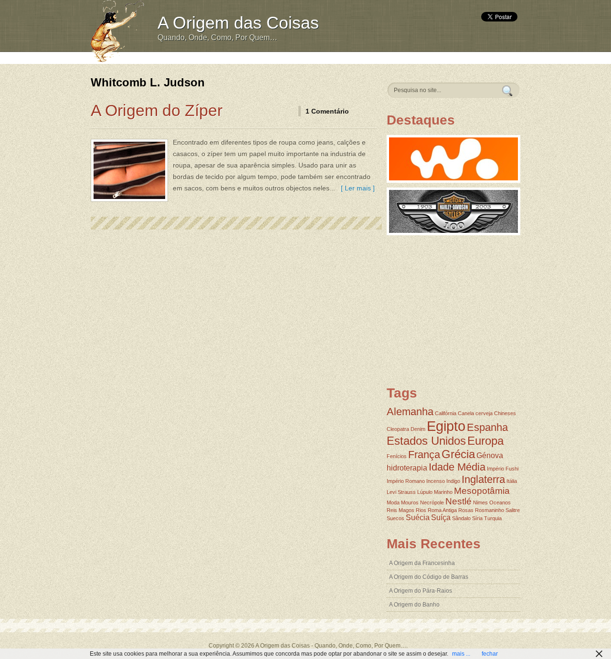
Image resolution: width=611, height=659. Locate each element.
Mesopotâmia (482, 491)
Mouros (410, 502)
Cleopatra (398, 429)
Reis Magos (400, 510)
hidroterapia (407, 468)
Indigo (453, 481)
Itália (511, 481)
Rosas (466, 510)
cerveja (484, 413)
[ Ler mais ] (356, 188)
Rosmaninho (489, 510)
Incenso (435, 481)
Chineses (505, 413)
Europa (485, 440)
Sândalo (461, 518)
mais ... (461, 653)
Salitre (513, 510)
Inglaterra (483, 479)
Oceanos (500, 502)
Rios (421, 510)
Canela (466, 413)
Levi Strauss (401, 492)
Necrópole (432, 502)
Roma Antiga (442, 510)
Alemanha (410, 412)
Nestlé (458, 501)
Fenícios (397, 456)
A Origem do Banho (414, 604)
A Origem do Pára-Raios (420, 590)
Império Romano (406, 481)
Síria (477, 518)
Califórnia (445, 413)
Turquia (493, 518)
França (424, 454)
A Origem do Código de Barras (428, 577)
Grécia (458, 454)
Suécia (418, 517)
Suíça (441, 517)
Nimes (480, 502)
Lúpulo (424, 492)
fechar (490, 653)
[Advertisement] (328, 57)
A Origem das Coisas (238, 22)
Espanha (487, 427)
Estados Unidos (426, 440)
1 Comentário (327, 111)
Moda (393, 502)
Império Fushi (502, 468)
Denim (418, 429)
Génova (489, 455)
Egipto (446, 426)
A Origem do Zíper (156, 110)
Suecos (395, 518)
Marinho (443, 492)
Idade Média (457, 467)
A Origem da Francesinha (422, 563)
